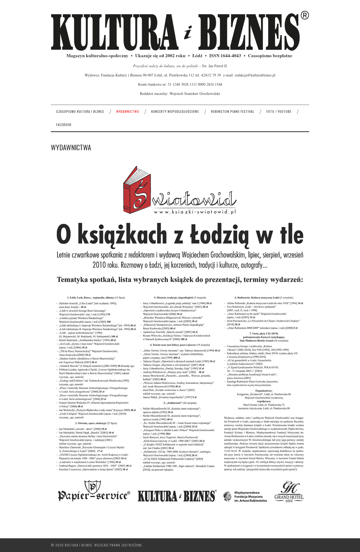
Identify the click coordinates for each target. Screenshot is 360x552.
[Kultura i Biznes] (180, 30)
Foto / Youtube (278, 111)
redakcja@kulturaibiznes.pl (255, 75)
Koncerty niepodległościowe (175, 111)
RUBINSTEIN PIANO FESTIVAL (232, 111)
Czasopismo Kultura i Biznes (80, 111)
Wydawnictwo (127, 111)
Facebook (63, 124)
